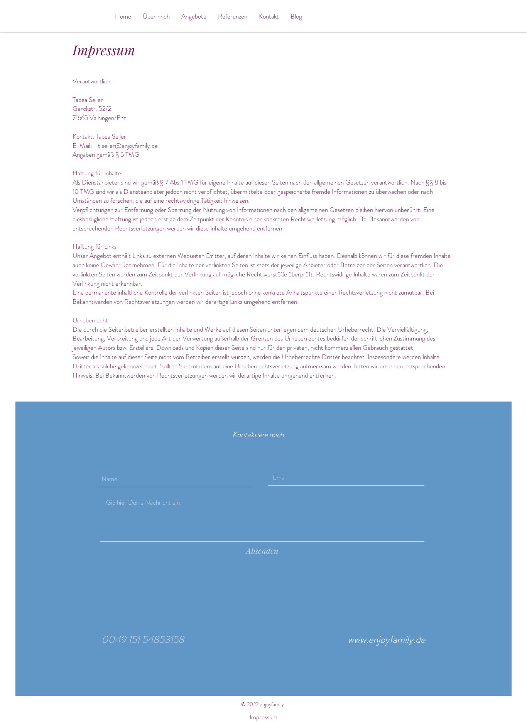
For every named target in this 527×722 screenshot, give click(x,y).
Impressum (263, 717)
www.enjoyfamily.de (386, 639)
